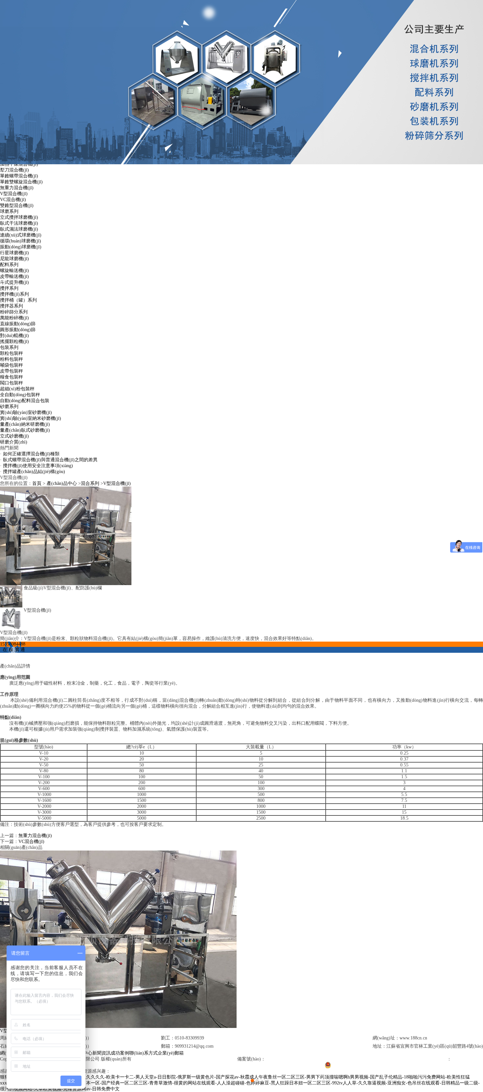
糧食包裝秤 (11, 377)
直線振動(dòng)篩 (17, 323)
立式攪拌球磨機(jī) (19, 217)
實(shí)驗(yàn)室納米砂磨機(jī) (30, 418)
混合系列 (90, 483)
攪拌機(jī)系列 (14, 294)
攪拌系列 (9, 288)
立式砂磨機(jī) (14, 436)
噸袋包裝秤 (11, 365)
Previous (11, 546)
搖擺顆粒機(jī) (14, 341)
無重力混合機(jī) (17, 187)
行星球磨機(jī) (14, 252)
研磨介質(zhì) (13, 442)
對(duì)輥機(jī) (14, 335)
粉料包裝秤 (11, 359)
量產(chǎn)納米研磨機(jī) (25, 424)
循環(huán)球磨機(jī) (20, 241)
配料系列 (9, 264)
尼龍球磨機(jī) (14, 258)
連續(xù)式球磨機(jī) (20, 235)
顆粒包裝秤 (11, 353)
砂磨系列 (9, 406)
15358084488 (12, 644)
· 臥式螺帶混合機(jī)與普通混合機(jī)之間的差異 (49, 459)
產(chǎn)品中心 (62, 483)
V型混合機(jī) (14, 193)
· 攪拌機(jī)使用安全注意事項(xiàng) (36, 465)
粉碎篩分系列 (14, 311)
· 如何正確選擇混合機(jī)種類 (29, 453)
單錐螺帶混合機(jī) (19, 175)
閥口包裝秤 (11, 382)
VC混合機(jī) (13, 199)
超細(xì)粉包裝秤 (17, 388)
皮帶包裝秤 (11, 371)
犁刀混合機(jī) (14, 170)
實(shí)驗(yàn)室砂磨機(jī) (26, 412)
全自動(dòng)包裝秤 (20, 394)
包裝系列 (9, 347)
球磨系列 (9, 211)
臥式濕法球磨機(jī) (19, 229)
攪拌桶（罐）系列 (18, 300)
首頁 (36, 483)
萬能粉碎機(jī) (14, 317)
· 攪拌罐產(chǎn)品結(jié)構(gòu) (32, 471)
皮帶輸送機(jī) (14, 276)
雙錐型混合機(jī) (17, 205)
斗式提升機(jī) (14, 282)
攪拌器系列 (11, 306)
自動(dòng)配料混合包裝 (24, 400)
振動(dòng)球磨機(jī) (20, 246)
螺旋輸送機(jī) (14, 270)
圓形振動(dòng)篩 (17, 329)
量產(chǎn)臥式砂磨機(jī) (25, 430)
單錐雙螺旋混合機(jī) (21, 181)
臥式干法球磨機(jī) (19, 223)
